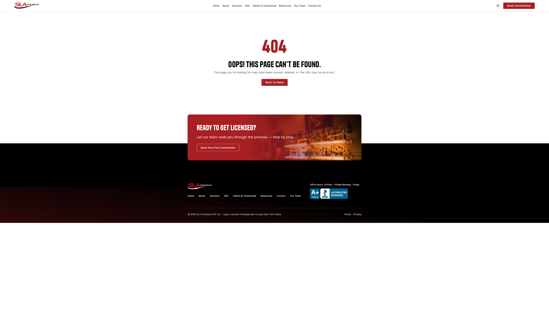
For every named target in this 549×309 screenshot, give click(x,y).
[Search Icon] (498, 6)
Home (216, 5)
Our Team (299, 5)
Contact (281, 195)
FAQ (247, 5)
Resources (285, 5)
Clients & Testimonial (264, 5)
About (225, 5)
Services (237, 5)
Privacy (357, 214)
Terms (347, 214)
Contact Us (314, 5)
